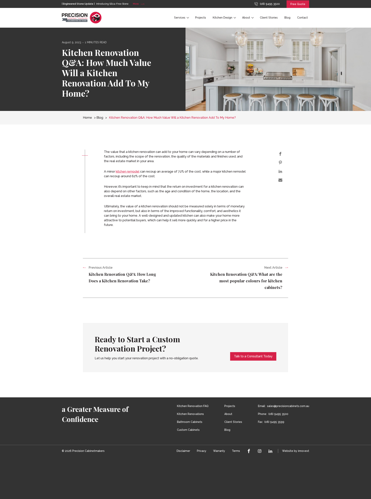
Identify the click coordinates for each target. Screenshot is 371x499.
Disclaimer (183, 450)
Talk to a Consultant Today (253, 356)
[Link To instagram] (259, 451)
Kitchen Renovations (190, 414)
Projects (200, 17)
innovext (303, 450)
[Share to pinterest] (280, 162)
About (246, 17)
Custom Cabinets (188, 429)
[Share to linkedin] (280, 171)
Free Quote (297, 4)
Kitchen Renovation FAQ (192, 406)
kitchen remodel (127, 171)
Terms (236, 450)
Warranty (219, 450)
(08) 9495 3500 (270, 3)
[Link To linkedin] (270, 451)
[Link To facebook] (248, 451)
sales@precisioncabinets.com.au (288, 406)
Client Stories (269, 17)
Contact (302, 17)
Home (87, 117)
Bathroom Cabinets (189, 421)
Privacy (201, 450)
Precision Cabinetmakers (88, 450)
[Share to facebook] (280, 154)
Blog (287, 17)
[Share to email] (280, 180)
